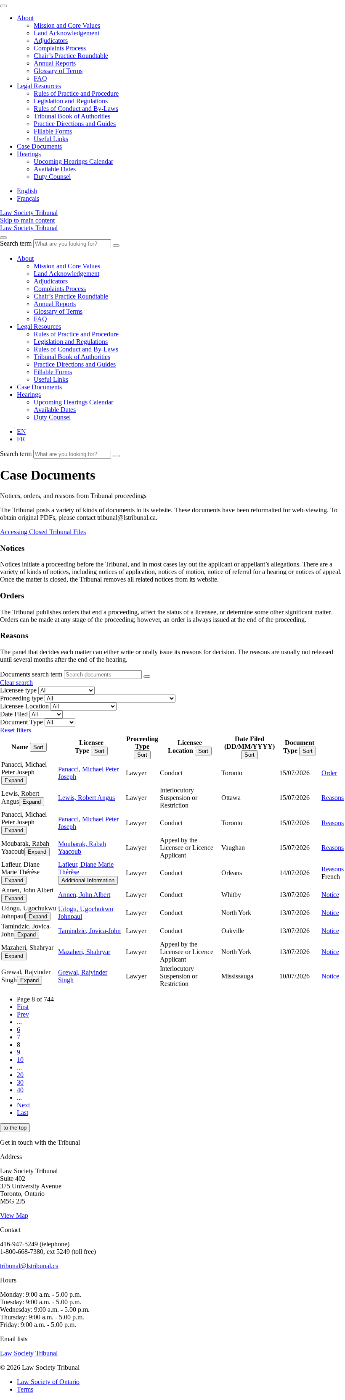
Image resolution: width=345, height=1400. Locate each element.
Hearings (29, 153)
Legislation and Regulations (71, 101)
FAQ (40, 78)
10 (20, 1059)
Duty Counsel (52, 176)
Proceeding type (21, 698)
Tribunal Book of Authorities (72, 116)
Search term (16, 243)
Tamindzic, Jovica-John (89, 930)
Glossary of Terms (58, 70)
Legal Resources (39, 85)
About (25, 17)
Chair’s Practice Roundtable (71, 55)
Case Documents (39, 146)
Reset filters (15, 730)
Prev (23, 1014)
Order (329, 772)
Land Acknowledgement (66, 33)
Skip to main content (27, 220)
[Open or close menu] (3, 237)
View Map (14, 1215)
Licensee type (18, 690)
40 (20, 1089)
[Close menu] (3, 6)
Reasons (332, 797)
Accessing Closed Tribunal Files (43, 531)
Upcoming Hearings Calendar (73, 161)
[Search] (116, 245)
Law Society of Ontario (48, 1381)
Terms (25, 1389)
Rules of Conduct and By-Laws (76, 108)
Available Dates (55, 169)
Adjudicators (51, 40)
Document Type (21, 722)
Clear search (16, 682)
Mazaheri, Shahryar (84, 951)
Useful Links (51, 138)
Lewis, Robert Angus (86, 797)
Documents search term (31, 674)
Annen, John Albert (84, 894)
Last (22, 1112)
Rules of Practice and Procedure (76, 93)
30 (20, 1082)
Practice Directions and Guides (75, 123)
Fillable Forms (53, 131)
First (23, 1006)
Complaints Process (60, 48)
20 (20, 1074)
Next (23, 1105)
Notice (330, 894)
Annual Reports (55, 63)
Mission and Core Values (67, 25)
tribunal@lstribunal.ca (29, 1265)
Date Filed (14, 714)
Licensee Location (24, 706)
